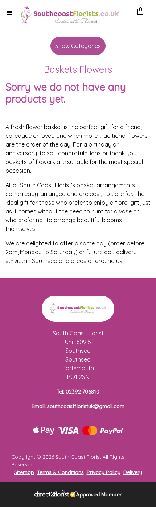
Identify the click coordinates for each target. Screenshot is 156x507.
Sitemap (24, 472)
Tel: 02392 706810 (78, 391)
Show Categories (78, 45)
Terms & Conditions (60, 472)
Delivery (132, 472)
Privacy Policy (103, 472)
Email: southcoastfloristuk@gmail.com (78, 406)
